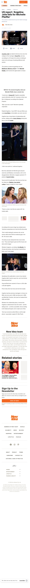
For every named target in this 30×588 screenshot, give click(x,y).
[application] (14, 38)
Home (3, 9)
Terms (21, 452)
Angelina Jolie (5, 54)
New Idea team (8, 24)
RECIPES (21, 430)
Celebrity (9, 9)
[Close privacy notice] (26, 580)
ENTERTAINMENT (18, 433)
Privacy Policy (20, 403)
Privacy (14, 452)
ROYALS (25, 5)
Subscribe (10, 455)
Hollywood (15, 9)
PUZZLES (18, 437)
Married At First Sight (15, 5)
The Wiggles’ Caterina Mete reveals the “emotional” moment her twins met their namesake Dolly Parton (9, 377)
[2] (11, 95)
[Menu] (2, 2)
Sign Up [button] (22, 2)
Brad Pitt (17, 56)
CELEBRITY (8, 430)
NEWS (15, 430)
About (8, 452)
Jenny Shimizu (17, 118)
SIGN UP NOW (14, 400)
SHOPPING (9, 433)
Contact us (18, 455)
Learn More (22, 580)
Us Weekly (21, 247)
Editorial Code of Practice (14, 458)
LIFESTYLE (11, 437)
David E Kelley (10, 177)
